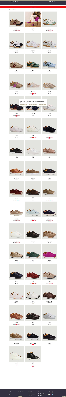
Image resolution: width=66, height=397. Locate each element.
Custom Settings (32, 104)
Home (9, 9)
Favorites (50, 1)
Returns (19, 394)
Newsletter (16, 1)
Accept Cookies (23, 104)
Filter (56, 9)
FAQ (19, 395)
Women (11, 9)
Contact (13, 1)
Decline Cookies (42, 104)
